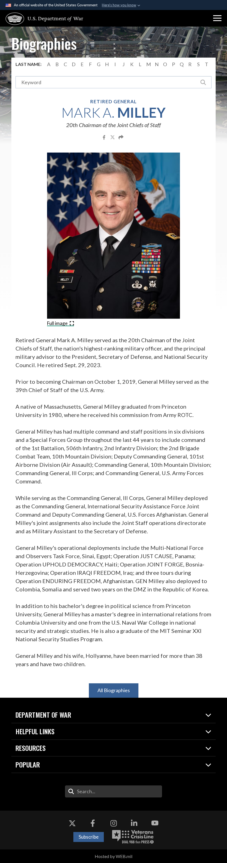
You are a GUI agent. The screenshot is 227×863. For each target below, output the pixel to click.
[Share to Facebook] (104, 137)
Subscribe (89, 837)
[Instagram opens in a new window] (113, 823)
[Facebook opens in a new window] (93, 823)
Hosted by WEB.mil (113, 856)
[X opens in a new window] (72, 823)
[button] (217, 18)
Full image (57, 323)
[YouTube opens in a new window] (155, 823)
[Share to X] (113, 137)
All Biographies (113, 690)
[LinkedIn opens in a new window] (134, 823)
